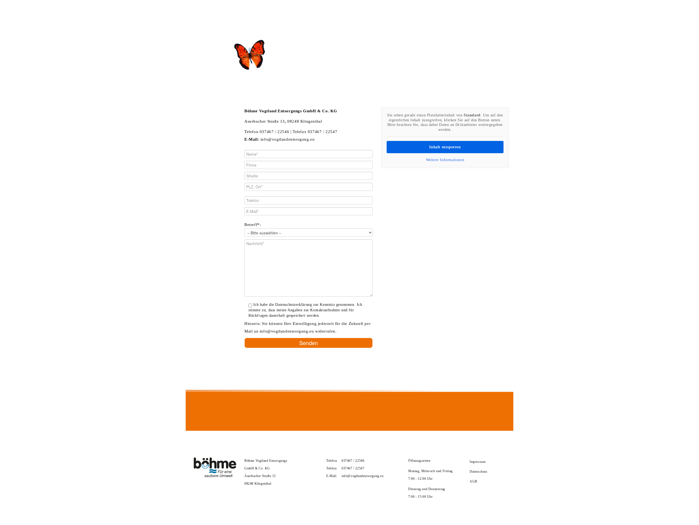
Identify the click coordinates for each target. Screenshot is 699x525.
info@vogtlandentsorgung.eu (287, 139)
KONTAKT (354, 13)
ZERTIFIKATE (254, 13)
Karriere (324, 13)
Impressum (477, 462)
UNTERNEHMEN (215, 13)
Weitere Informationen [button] (445, 160)
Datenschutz (478, 471)
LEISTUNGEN (289, 13)
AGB (473, 481)
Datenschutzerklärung (293, 305)
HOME (182, 13)
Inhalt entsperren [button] (445, 147)
